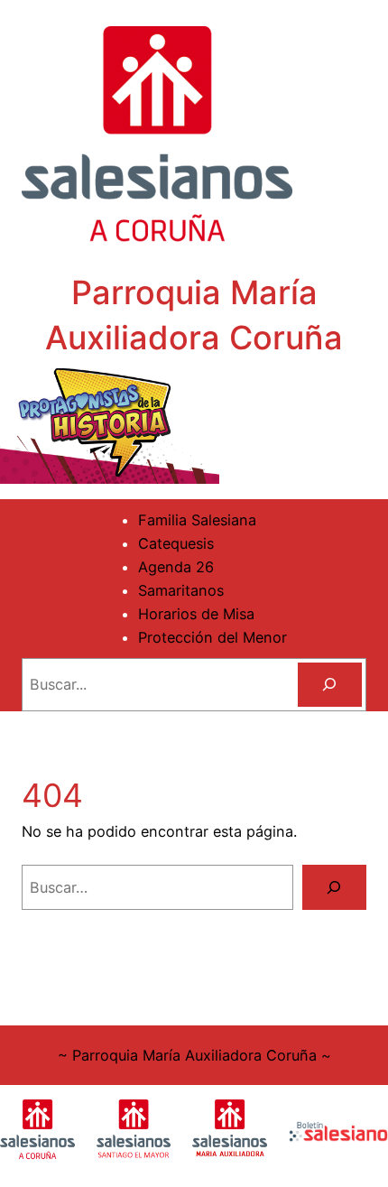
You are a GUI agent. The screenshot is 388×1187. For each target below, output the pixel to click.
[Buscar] (330, 685)
